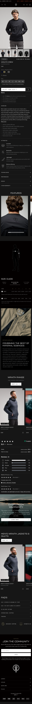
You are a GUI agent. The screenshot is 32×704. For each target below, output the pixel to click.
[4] (26, 53)
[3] (20, 53)
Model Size (5, 283)
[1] (9, 53)
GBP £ (15, 694)
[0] (3, 53)
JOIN (16, 654)
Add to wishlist (28, 89)
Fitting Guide (26, 283)
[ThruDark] (16, 5)
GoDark (8, 96)
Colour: (6, 69)
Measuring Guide (14, 283)
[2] (15, 53)
